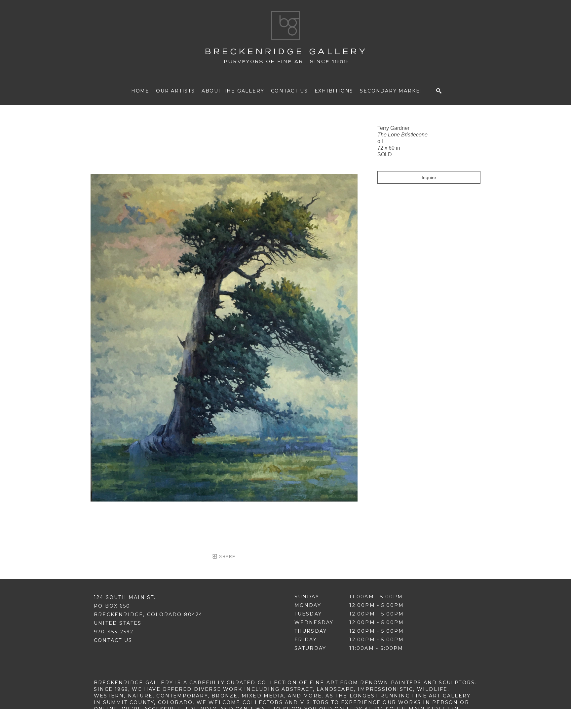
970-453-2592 (113, 632)
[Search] (438, 90)
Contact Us (113, 640)
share (226, 556)
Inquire (429, 177)
